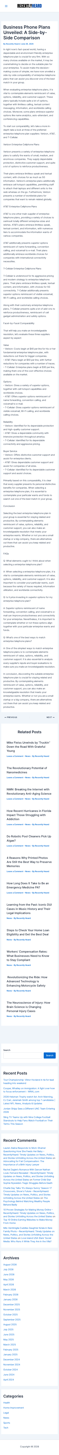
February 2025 (10, 1349)
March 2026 (9, 1289)
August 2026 (10, 1264)
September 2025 (12, 1319)
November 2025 (11, 1309)
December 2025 (11, 1304)
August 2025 (10, 1324)
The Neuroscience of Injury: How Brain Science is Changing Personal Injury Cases (28, 1007)
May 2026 (8, 1279)
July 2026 (8, 1269)
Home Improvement (13, 1407)
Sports (6, 1422)
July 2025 (8, 1329)
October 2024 (10, 1369)
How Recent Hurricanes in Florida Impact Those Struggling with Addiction (29, 815)
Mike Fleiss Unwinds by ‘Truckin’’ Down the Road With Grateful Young (28, 747)
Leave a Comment (15, 756)
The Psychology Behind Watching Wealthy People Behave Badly (26, 1201)
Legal (6, 1412)
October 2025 (10, 1314)
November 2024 (11, 1364)
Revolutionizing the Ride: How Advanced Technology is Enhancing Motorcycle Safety (27, 981)
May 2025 (8, 1339)
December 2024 (11, 1359)
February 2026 (10, 1294)
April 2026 (8, 1284)
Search (6, 1050)
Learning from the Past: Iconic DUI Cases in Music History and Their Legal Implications (29, 909)
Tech (5, 1427)
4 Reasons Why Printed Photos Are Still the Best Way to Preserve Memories (29, 862)
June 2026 (8, 1274)
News (27, 756)
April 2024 (8, 1379)
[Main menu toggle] (6, 6)
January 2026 (10, 1299)
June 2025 (8, 1334)
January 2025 (10, 1354)
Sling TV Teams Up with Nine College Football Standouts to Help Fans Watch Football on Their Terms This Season (28, 1120)
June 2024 (8, 1374)
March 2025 (9, 1344)
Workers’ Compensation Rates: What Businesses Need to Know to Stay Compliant (28, 956)
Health (6, 1402)
